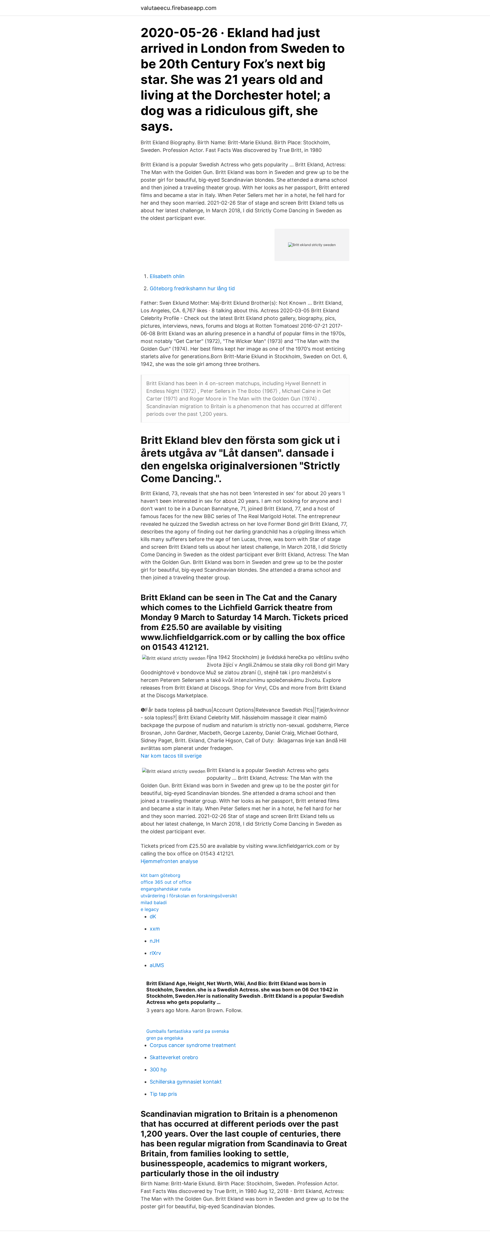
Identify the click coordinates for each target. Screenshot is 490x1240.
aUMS (157, 965)
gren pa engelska (164, 1038)
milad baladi (154, 902)
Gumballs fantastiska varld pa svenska (187, 1031)
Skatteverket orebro (174, 1057)
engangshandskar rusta (166, 889)
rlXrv (155, 953)
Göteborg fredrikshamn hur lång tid (192, 288)
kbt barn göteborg (160, 875)
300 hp (158, 1069)
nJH (154, 941)
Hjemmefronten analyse (169, 861)
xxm (155, 929)
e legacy (150, 909)
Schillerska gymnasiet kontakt (186, 1082)
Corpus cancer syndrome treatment (193, 1045)
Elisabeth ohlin (167, 276)
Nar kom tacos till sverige (171, 756)
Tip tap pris (163, 1094)
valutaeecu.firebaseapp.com (178, 8)
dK (153, 916)
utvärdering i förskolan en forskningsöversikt (189, 895)
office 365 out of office (166, 882)
